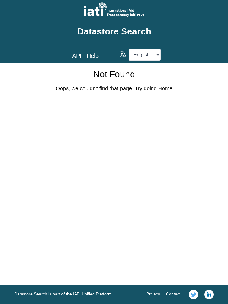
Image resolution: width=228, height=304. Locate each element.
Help (93, 56)
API (77, 56)
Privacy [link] (153, 294)
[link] (193, 294)
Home (165, 88)
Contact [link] (173, 294)
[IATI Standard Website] (114, 9)
